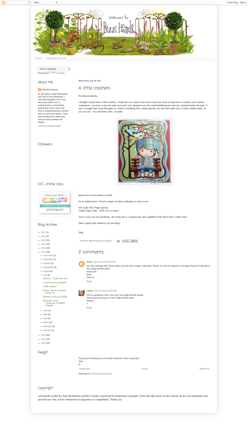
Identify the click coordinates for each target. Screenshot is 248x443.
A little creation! (50, 286)
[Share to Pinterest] (136, 241)
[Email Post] (118, 241)
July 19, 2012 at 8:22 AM (105, 291)
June (45, 310)
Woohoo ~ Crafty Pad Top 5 (55, 278)
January (47, 330)
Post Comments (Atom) (101, 374)
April (45, 318)
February (47, 326)
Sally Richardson (49, 89)
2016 (43, 236)
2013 (43, 248)
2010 (43, 339)
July (45, 275)
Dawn (89, 262)
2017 (43, 232)
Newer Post (84, 369)
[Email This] (123, 241)
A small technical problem (54, 282)
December (48, 255)
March (46, 322)
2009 (43, 343)
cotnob (90, 291)
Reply (89, 281)
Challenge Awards (56, 58)
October (47, 263)
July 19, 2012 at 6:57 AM (104, 262)
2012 (43, 252)
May (45, 314)
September (48, 267)
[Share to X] (130, 241)
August (46, 271)
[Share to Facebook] (133, 241)
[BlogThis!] (126, 241)
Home (38, 58)
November (48, 259)
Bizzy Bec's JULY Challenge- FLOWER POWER (54, 303)
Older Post (204, 369)
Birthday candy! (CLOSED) (55, 297)
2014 (43, 244)
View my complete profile (49, 126)
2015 (43, 240)
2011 (43, 335)
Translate (60, 73)
